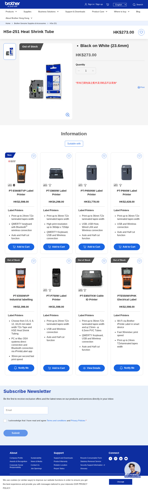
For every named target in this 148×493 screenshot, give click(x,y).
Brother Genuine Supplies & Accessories (30, 23)
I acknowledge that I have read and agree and (47, 420)
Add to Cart (23, 247)
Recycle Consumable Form (91, 458)
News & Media (36, 461)
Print (142, 87)
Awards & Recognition (18, 461)
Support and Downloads (63, 458)
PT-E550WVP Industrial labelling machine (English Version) (21, 297)
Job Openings (36, 469)
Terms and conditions (56, 420)
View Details (93, 368)
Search (139, 4)
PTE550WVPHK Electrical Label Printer (126, 297)
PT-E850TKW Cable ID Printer (92, 297)
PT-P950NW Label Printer (92, 192)
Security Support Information (91, 465)
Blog (138, 11)
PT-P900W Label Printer (127, 192)
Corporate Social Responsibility (16, 466)
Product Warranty (60, 461)
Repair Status (59, 469)
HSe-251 (53, 23)
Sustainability (36, 458)
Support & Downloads (75, 11)
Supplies (27, 11)
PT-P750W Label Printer (56, 297)
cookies (13, 480)
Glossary (83, 469)
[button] (132, 470)
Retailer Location (60, 465)
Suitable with (74, 143)
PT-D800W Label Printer (56, 192)
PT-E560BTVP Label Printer (21, 192)
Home (8, 23)
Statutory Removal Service (90, 461)
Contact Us (35, 465)
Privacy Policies (78, 420)
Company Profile (16, 458)
